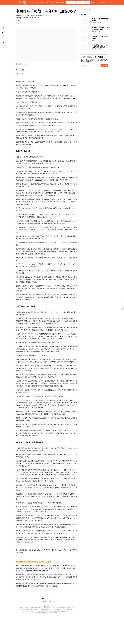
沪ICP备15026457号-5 (54, 613)
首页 (31, 2)
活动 (52, 2)
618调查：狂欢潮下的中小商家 (100, 37)
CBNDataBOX (60, 2)
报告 (37, 2)
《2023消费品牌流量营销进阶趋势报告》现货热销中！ (33, 562)
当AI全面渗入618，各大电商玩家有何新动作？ (100, 46)
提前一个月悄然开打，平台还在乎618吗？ (100, 28)
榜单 (47, 2)
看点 (42, 2)
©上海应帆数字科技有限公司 (39, 613)
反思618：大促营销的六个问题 (100, 20)
